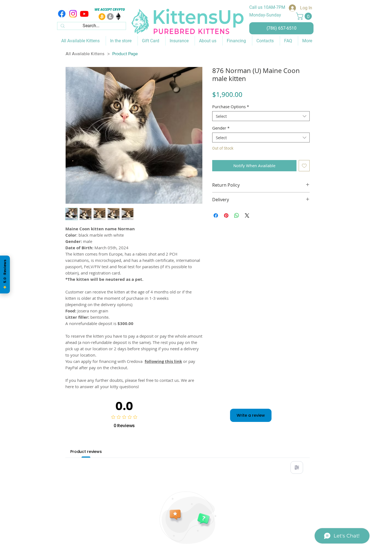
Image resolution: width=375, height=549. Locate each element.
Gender (221, 127)
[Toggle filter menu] (296, 467)
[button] (305, 16)
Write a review (251, 415)
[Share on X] (247, 215)
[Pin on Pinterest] (226, 215)
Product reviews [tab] (86, 451)
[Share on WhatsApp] (236, 215)
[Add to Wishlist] (304, 165)
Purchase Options (230, 106)
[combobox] (261, 116)
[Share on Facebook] (215, 215)
